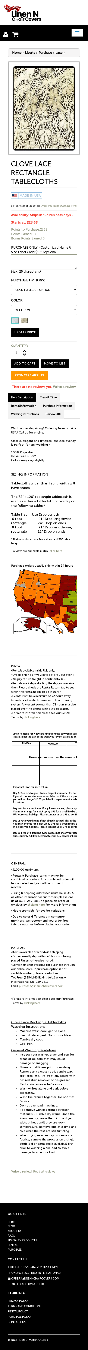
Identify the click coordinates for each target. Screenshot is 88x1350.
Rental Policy (18, 1311)
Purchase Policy (20, 1316)
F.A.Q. (11, 1235)
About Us (15, 1231)
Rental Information (23, 405)
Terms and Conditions (24, 1306)
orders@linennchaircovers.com (34, 1278)
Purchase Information (57, 405)
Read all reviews (44, 1171)
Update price (25, 332)
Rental (13, 1245)
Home (17, 53)
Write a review (64, 387)
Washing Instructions (25, 414)
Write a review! (21, 1171)
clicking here (32, 717)
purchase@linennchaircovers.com (41, 986)
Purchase (45, 53)
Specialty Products (22, 1240)
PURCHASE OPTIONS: (28, 280)
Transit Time (48, 397)
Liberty (30, 53)
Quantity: (19, 346)
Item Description (22, 397)
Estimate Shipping (29, 375)
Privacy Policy (18, 1300)
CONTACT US (17, 1322)
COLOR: (17, 300)
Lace (59, 53)
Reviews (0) (53, 414)
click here (56, 551)
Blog (11, 1226)
